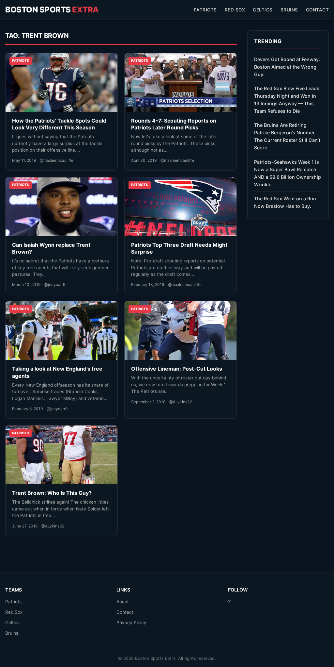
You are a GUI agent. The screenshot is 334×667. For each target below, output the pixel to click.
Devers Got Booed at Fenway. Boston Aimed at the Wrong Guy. (287, 67)
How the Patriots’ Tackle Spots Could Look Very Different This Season (59, 124)
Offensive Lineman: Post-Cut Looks (176, 368)
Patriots (205, 9)
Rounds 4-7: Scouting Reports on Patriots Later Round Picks (173, 124)
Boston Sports (52, 9)
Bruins (289, 9)
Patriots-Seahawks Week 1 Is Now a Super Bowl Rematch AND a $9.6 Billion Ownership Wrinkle (287, 173)
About (122, 601)
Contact (317, 9)
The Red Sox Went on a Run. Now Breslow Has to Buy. (285, 202)
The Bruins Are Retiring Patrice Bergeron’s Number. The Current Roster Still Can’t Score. (287, 136)
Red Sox (235, 9)
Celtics (263, 9)
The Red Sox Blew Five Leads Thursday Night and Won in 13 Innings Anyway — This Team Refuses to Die (286, 100)
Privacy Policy (131, 622)
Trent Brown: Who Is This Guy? (52, 493)
